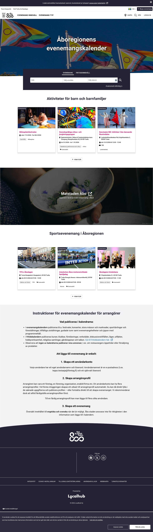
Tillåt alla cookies (140, 527)
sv (134, 8)
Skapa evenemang (146, 9)
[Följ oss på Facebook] (91, 457)
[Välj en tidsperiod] (116, 80)
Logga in (147, 15)
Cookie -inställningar (47, 481)
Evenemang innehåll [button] (27, 15)
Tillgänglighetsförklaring (69, 481)
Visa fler (77, 159)
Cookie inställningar (11, 509)
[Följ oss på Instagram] (103, 457)
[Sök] (120, 80)
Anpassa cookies (118, 527)
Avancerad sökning (113, 86)
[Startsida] (8, 15)
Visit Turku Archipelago (20, 9)
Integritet (31, 481)
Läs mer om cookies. (96, 520)
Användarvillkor (90, 481)
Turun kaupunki (6, 9)
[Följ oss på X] (97, 457)
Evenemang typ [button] (46, 15)
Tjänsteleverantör (119, 481)
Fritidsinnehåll (83, 73)
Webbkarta (104, 481)
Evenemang (68, 73)
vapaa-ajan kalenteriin (97, 3)
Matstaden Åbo (73, 194)
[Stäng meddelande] (151, 2)
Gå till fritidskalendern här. (97, 340)
